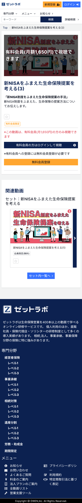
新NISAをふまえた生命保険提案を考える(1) (39, 247)
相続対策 (11, 401)
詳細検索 (70, 19)
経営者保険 (12, 357)
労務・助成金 (14, 444)
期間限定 (11, 451)
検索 (51, 19)
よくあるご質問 (20, 475)
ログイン (69, 4)
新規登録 (50, 4)
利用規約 (55, 475)
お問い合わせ (19, 470)
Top (5, 27)
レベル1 (13, 363)
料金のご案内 (19, 479)
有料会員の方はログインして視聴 (39, 145)
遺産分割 (11, 422)
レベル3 (13, 373)
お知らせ (45, 13)
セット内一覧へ (39, 276)
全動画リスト (19, 488)
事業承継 (11, 379)
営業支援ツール (20, 493)
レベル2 (13, 368)
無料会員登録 (41, 162)
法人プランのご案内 (23, 484)
